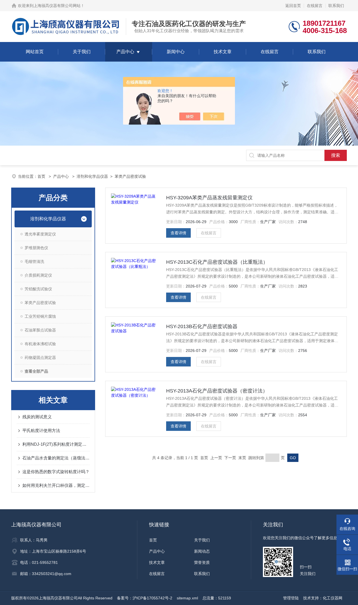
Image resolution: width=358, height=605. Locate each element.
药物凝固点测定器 (40, 357)
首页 (41, 176)
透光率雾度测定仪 (40, 234)
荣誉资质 (202, 562)
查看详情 (178, 233)
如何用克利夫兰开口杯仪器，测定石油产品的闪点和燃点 (56, 485)
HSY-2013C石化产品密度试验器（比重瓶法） (217, 262)
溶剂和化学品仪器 (92, 176)
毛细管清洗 (34, 261)
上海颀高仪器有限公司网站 (57, 5)
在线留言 (314, 5)
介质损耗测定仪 (38, 275)
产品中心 (125, 51)
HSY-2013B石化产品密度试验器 (201, 326)
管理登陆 (291, 598)
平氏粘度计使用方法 (41, 430)
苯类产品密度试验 (130, 176)
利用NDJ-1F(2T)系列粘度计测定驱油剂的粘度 (56, 444)
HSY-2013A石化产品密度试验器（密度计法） (217, 391)
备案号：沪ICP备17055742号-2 (144, 598)
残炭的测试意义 (37, 416)
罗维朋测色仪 (36, 248)
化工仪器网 (332, 598)
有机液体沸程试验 (40, 344)
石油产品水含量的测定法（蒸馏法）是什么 (56, 457)
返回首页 (293, 5)
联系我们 (336, 5)
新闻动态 (202, 551)
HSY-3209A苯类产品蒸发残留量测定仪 (209, 197)
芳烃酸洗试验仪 (38, 289)
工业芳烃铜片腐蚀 (40, 316)
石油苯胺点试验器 (40, 330)
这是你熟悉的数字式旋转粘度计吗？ (56, 471)
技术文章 (223, 51)
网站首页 (35, 51)
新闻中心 (176, 51)
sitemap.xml (187, 598)
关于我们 (82, 51)
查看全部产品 (36, 371)
